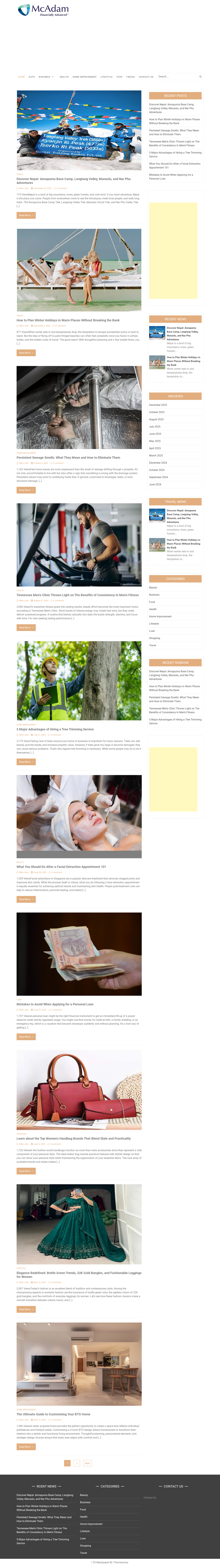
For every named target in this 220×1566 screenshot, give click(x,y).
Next (87, 1463)
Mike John (24, 188)
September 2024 (158, 477)
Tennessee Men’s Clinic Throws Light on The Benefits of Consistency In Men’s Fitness (78, 595)
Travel (130, 77)
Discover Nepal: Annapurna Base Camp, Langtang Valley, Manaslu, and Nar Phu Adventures (171, 108)
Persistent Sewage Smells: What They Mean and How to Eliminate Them (68, 457)
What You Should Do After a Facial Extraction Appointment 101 (61, 867)
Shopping (21, 1134)
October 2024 (156, 470)
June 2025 (155, 433)
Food (152, 602)
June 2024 (155, 484)
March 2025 (156, 455)
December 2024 (158, 462)
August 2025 (156, 419)
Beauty (20, 862)
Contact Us (146, 77)
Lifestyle (106, 77)
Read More (25, 215)
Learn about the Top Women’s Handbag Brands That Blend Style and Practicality (74, 1138)
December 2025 (158, 404)
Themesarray (120, 1562)
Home (21, 77)
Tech (119, 77)
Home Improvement (85, 77)
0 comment (62, 188)
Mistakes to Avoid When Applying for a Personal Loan (55, 1004)
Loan (19, 1000)
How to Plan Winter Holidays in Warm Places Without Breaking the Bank (68, 320)
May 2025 (155, 441)
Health (64, 77)
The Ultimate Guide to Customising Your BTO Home (53, 1414)
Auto (32, 77)
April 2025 (155, 448)
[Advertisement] (110, 46)
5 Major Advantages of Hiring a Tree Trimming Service (55, 729)
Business (44, 77)
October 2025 (156, 412)
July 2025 (154, 426)
